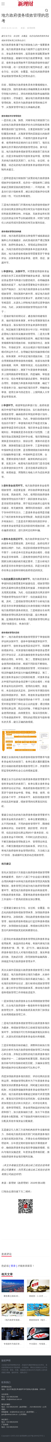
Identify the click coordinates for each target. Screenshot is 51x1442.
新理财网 (31, 28)
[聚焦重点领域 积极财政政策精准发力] (13, 1286)
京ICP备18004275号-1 (36, 1436)
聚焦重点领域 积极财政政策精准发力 (20, 1296)
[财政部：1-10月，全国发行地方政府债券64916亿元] (38, 1286)
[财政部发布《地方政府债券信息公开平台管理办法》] (38, 1310)
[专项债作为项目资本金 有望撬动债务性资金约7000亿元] (13, 1333)
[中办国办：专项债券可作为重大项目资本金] (38, 1333)
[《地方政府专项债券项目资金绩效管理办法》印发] (13, 1310)
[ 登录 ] (13, 1266)
